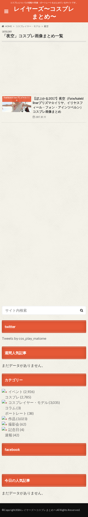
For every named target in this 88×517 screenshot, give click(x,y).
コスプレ (18, 397)
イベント (21, 391)
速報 (12, 435)
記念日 (16, 429)
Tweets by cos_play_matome (24, 338)
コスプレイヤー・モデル (34, 402)
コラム (13, 408)
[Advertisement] (44, 71)
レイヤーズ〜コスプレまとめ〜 (44, 12)
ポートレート (19, 413)
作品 (17, 418)
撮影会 (17, 424)
